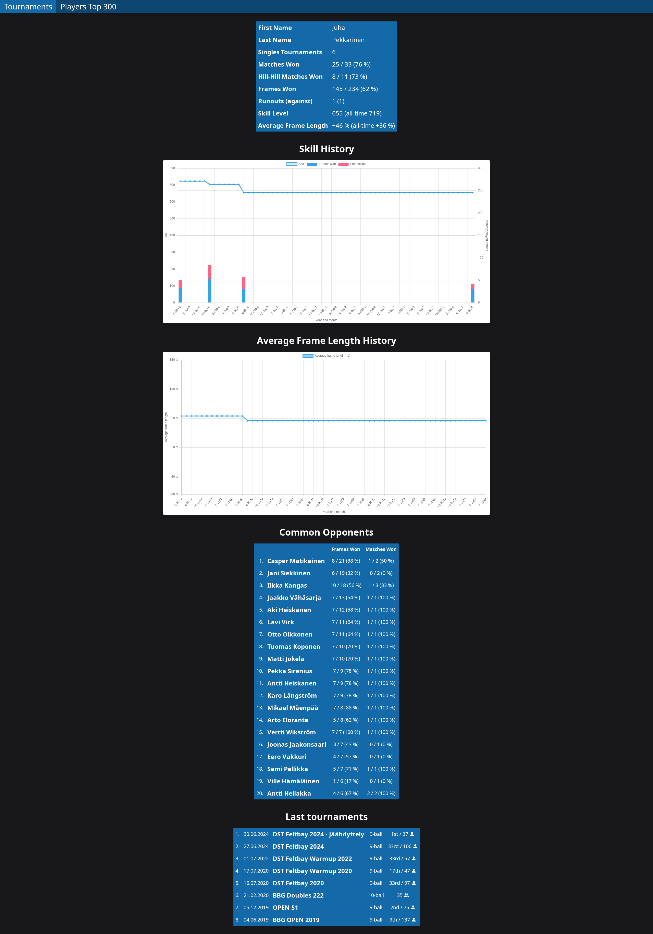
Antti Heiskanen (292, 683)
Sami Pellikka (287, 768)
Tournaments (28, 6)
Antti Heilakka (289, 793)
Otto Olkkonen (289, 634)
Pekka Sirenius (289, 671)
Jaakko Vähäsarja (294, 597)
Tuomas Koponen (293, 646)
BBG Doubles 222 (298, 895)
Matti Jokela (285, 658)
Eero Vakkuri (287, 756)
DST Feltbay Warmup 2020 (312, 870)
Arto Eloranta (287, 720)
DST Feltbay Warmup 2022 (312, 858)
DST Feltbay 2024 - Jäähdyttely (318, 834)
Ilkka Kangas (287, 585)
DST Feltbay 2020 (298, 883)
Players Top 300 (88, 6)
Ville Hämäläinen (293, 781)
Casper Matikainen (296, 560)
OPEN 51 (285, 907)
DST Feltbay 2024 (298, 846)
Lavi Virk (280, 622)
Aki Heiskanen (289, 609)
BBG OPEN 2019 (296, 919)
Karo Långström (292, 695)
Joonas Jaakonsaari (296, 744)
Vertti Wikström (291, 732)
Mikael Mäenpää (292, 707)
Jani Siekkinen (288, 573)
